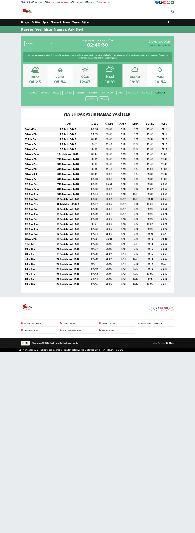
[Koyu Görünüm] (169, 22)
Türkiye (25, 22)
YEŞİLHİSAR (159, 93)
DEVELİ (56, 93)
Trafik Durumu (108, 323)
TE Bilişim (170, 343)
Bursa (66, 22)
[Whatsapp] (171, 308)
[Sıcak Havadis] (28, 11)
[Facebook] (151, 308)
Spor (45, 22)
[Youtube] (166, 308)
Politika (36, 22)
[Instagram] (161, 308)
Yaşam (76, 22)
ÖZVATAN (91, 99)
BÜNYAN (45, 93)
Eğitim (85, 22)
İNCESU (103, 99)
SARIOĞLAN (107, 93)
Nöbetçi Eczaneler (33, 323)
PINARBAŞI (93, 93)
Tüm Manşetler (31, 330)
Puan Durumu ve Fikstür (151, 323)
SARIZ (120, 93)
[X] (156, 308)
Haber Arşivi (108, 330)
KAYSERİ (80, 93)
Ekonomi (56, 22)
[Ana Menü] (172, 22)
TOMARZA (133, 93)
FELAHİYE (68, 93)
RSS (27, 343)
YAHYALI (146, 93)
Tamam (119, 350)
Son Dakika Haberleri (72, 330)
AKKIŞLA (33, 93)
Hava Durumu (70, 323)
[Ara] (172, 12)
